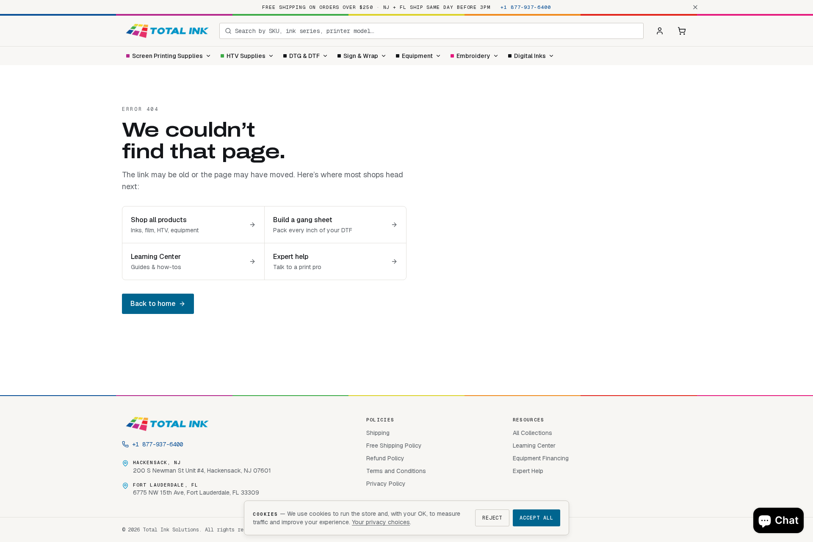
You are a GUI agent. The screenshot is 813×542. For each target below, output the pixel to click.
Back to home (152, 303)
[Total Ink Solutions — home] (167, 31)
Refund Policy (385, 458)
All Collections (532, 433)
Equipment (417, 56)
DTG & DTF (304, 56)
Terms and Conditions (396, 471)
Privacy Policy (386, 483)
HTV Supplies (246, 56)
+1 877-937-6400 (526, 7)
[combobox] (436, 31)
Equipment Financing (541, 458)
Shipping (378, 433)
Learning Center (534, 445)
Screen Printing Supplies (167, 56)
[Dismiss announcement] (695, 7)
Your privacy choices (381, 522)
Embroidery (473, 56)
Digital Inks (530, 56)
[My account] (659, 31)
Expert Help (528, 471)
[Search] (228, 31)
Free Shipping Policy (394, 445)
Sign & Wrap (360, 56)
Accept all (536, 517)
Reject (492, 517)
